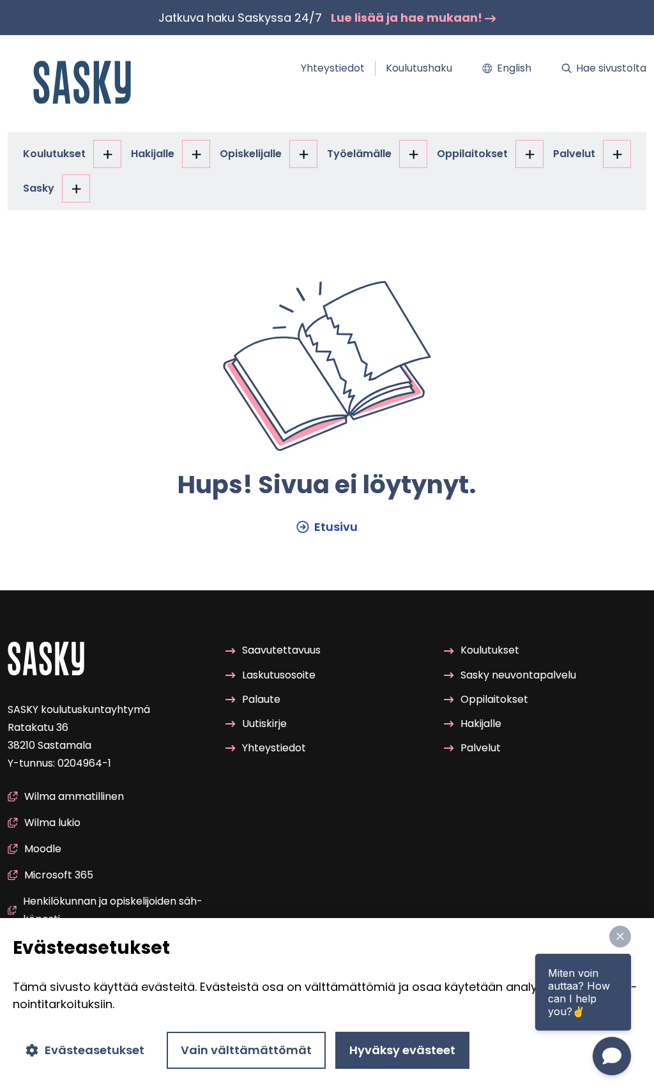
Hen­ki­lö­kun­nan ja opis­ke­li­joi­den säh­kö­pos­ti (112, 910)
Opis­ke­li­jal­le (251, 153)
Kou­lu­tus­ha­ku (419, 68)
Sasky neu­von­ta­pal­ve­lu (518, 675)
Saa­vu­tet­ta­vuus (281, 650)
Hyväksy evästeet (402, 1050)
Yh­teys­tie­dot (333, 68)
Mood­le (42, 848)
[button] (620, 936)
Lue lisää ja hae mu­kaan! (408, 18)
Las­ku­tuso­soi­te (279, 675)
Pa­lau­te (261, 699)
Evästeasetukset (94, 1050)
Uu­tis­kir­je (264, 723)
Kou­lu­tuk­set (54, 153)
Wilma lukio (52, 822)
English (514, 68)
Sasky (38, 188)
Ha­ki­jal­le (152, 153)
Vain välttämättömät (246, 1050)
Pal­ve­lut (574, 153)
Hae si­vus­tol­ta (611, 68)
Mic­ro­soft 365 (58, 875)
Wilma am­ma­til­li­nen (74, 796)
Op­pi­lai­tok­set (472, 153)
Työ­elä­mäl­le (359, 153)
